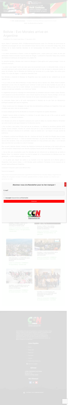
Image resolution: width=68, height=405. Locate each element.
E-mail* (6, 190)
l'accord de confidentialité (19, 198)
